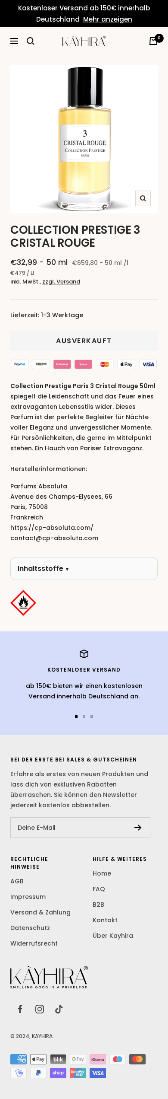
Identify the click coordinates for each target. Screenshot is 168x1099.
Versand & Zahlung (40, 912)
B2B (98, 904)
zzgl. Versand (61, 281)
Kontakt (105, 920)
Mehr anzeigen (107, 19)
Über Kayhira (113, 935)
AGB (17, 881)
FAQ (99, 889)
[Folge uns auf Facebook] (20, 1009)
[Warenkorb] (153, 41)
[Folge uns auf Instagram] (39, 1009)
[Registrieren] (138, 828)
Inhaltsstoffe (40, 568)
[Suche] (30, 41)
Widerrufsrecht (34, 943)
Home (102, 873)
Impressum (28, 896)
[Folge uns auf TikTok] (58, 1009)
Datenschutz (30, 928)
